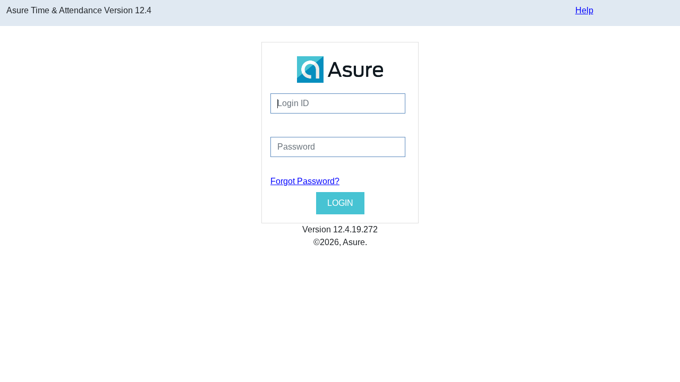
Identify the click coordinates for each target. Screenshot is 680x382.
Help (584, 10)
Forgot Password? (304, 181)
